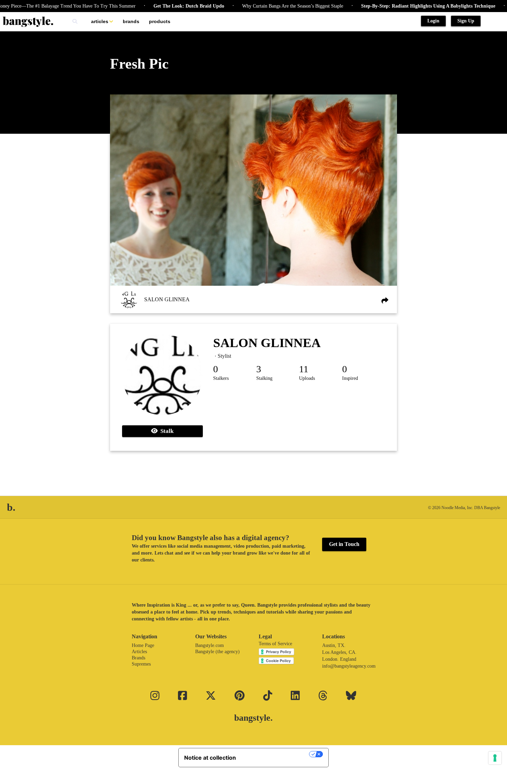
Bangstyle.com (209, 645)
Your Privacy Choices (276, 754)
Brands (131, 21)
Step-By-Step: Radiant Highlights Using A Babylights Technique (410, 6)
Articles (99, 21)
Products (159, 21)
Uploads (307, 378)
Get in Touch (344, 544)
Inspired (350, 378)
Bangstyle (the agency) (217, 651)
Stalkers (221, 378)
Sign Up (465, 20)
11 (303, 369)
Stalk (165, 431)
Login (433, 20)
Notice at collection (210, 757)
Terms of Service (275, 643)
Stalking (264, 378)
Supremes (141, 664)
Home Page (143, 645)
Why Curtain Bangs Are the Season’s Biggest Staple (274, 6)
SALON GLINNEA (167, 299)
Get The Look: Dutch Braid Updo (170, 6)
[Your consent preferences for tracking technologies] (494, 757)
